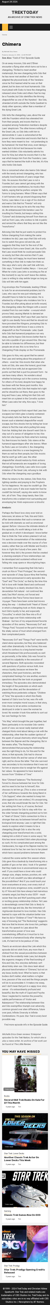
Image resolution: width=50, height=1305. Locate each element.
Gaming (7, 1211)
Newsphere (24, 1302)
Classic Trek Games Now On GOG (22, 1215)
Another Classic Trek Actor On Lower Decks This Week (21, 1159)
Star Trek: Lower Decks (14, 1153)
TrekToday (25, 12)
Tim (19, 1107)
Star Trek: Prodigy (12, 1266)
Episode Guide (33, 58)
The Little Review (22, 1044)
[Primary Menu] (12, 27)
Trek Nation (24, 1037)
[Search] (46, 27)
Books (7, 1096)
